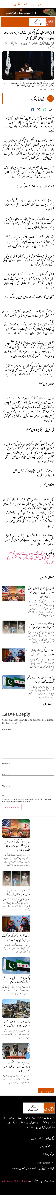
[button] (46, 1090)
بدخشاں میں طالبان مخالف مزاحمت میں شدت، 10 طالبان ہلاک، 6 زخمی (16, 1023)
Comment (8, 729)
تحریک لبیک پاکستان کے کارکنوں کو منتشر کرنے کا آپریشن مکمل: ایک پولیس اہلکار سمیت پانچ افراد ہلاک (30, 557)
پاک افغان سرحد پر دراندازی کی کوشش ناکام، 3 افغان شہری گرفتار (17, 892)
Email (6, 774)
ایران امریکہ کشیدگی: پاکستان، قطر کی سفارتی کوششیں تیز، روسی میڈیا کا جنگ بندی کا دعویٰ (17, 845)
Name (6, 763)
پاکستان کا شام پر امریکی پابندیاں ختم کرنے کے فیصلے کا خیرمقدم (17, 979)
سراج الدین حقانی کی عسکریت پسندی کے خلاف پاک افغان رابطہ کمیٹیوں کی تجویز (17, 1066)
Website (6, 785)
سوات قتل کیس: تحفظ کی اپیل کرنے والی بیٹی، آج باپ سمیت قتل (16, 937)
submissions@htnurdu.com (15, 1180)
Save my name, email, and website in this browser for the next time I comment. (27, 800)
